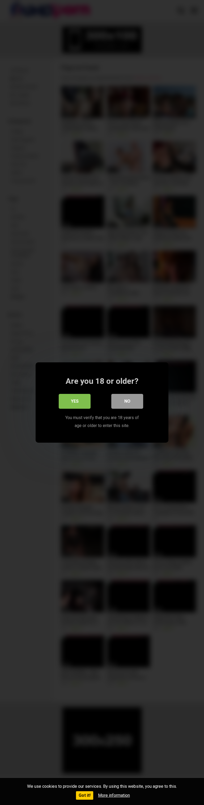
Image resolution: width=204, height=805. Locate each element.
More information (114, 795)
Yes (75, 401)
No (127, 401)
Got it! (85, 795)
